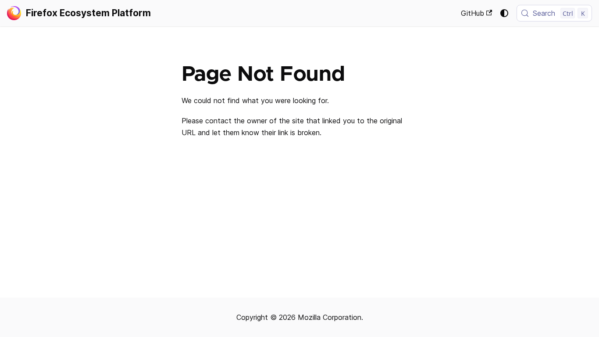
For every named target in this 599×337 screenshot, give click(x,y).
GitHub (472, 13)
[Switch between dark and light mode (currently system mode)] (504, 13)
